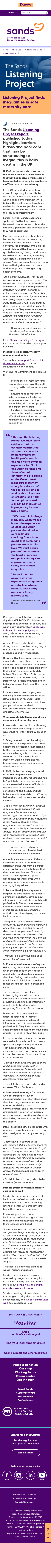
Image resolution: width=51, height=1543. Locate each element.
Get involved (25, 1397)
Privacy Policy (18, 1495)
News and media (34, 50)
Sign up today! (26, 1453)
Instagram (18, 1475)
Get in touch (25, 1380)
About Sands (17, 50)
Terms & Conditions (24, 1502)
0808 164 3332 (25, 1323)
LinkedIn (30, 1475)
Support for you (25, 1393)
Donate (25, 4)
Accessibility (18, 1498)
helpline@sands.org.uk (26, 1333)
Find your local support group (25, 1343)
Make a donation (25, 1365)
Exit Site (48, 1533)
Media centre (25, 1376)
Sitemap (31, 1498)
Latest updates (9, 53)
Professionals (25, 1400)
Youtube (42, 1475)
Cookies (32, 1495)
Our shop (25, 1368)
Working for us (25, 1372)
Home (5, 50)
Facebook (7, 1475)
